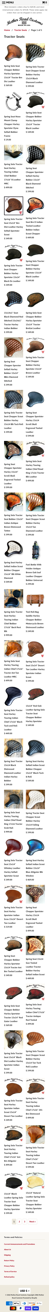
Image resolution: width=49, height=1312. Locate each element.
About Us (7, 1250)
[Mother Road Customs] (24, 22)
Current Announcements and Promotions (19, 1244)
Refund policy (9, 1277)
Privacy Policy (9, 1266)
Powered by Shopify (30, 1298)
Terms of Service (10, 1272)
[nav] (8, 2)
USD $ (24, 1290)
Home (7, 30)
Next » (32, 1221)
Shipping (7, 1255)
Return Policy (9, 1261)
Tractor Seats (20, 30)
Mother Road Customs (19, 1295)
